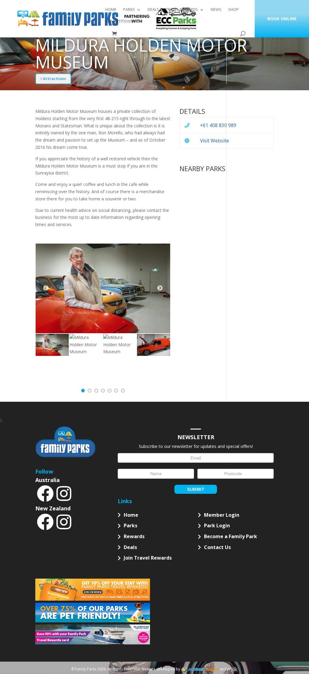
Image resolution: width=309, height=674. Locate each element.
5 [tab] (109, 390)
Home (110, 10)
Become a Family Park (230, 536)
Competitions (119, 21)
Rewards (134, 536)
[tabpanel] (52, 345)
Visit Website (214, 140)
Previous (46, 288)
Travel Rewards (182, 10)
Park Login (217, 525)
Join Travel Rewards (148, 557)
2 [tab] (89, 390)
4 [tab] (103, 390)
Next (160, 288)
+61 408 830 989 (218, 125)
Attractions (54, 78)
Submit (195, 489)
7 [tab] (123, 390)
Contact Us (217, 547)
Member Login (221, 515)
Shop (233, 10)
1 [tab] (83, 390)
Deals (153, 10)
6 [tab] (116, 390)
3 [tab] (96, 390)
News (216, 10)
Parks (129, 10)
